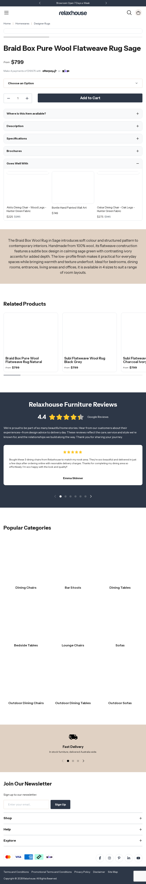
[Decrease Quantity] (8, 98)
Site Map (113, 871)
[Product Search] (129, 12)
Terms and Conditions (16, 871)
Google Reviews (97, 417)
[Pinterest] (119, 858)
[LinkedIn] (129, 858)
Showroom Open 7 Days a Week (73, 3)
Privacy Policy (82, 871)
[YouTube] (138, 858)
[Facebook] (100, 858)
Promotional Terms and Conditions (52, 871)
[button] (106, 3)
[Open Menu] (6, 12)
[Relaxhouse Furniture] (73, 12)
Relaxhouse (29, 878)
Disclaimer (99, 871)
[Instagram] (109, 858)
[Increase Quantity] (27, 98)
